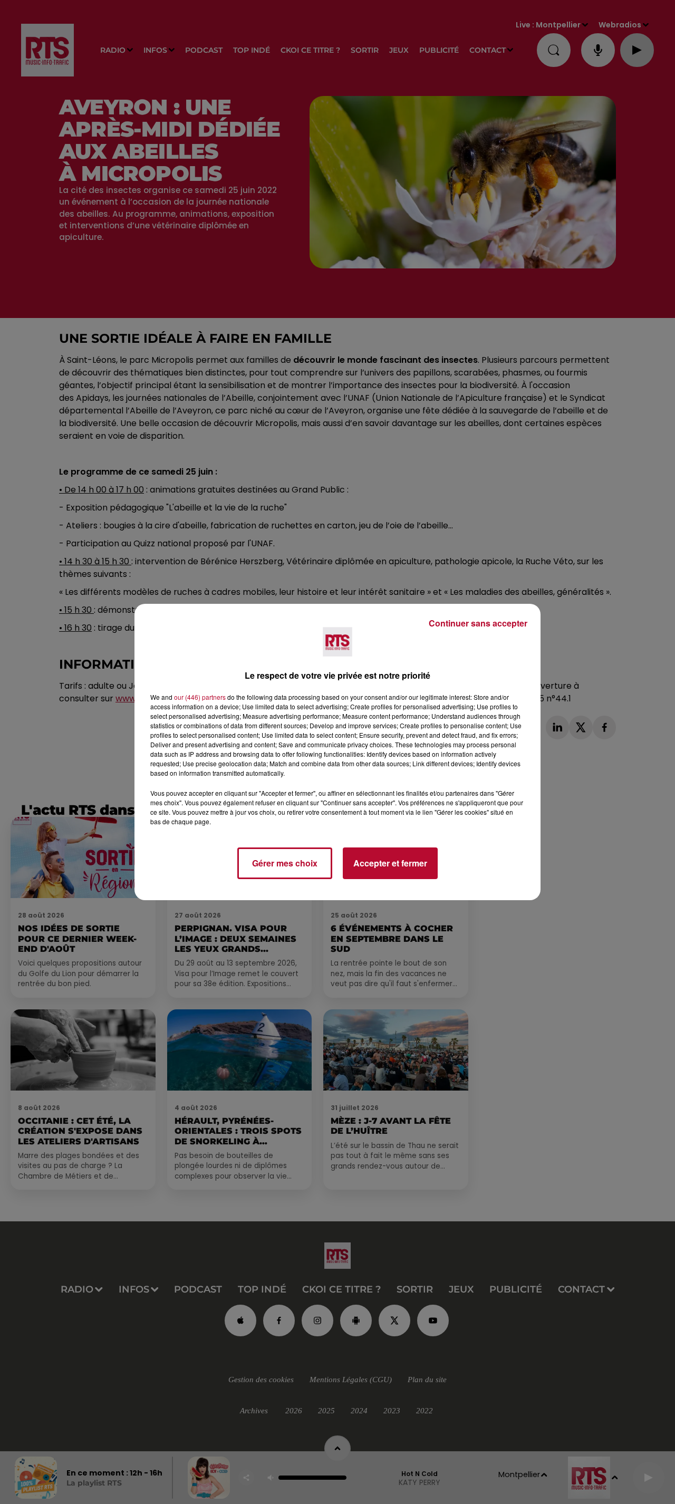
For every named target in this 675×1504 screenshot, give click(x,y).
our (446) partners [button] (200, 696)
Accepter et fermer (390, 863)
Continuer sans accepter (478, 623)
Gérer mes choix (284, 863)
